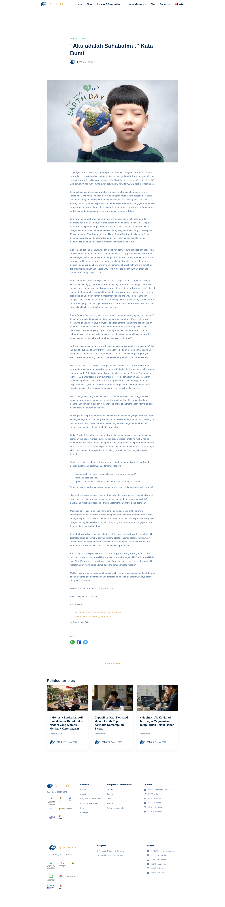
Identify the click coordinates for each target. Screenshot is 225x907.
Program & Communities (108, 4)
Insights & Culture (78, 39)
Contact (84, 813)
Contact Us (165, 4)
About (90, 4)
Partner (110, 803)
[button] (73, 642)
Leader (110, 799)
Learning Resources (137, 4)
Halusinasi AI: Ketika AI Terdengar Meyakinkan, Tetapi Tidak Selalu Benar (157, 721)
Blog (153, 4)
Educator (111, 794)
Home (79, 4)
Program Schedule (115, 808)
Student (110, 789)
